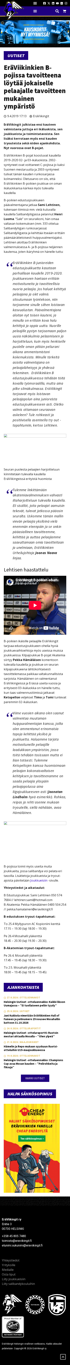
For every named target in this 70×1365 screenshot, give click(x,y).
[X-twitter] (49, 3)
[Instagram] (66, 3)
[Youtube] (57, 3)
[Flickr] (62, 3)
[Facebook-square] (44, 3)
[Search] (57, 11)
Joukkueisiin (38, 880)
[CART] (64, 11)
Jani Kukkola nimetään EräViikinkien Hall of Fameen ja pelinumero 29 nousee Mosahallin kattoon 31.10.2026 (32, 1019)
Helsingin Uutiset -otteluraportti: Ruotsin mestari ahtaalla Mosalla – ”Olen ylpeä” (31, 1034)
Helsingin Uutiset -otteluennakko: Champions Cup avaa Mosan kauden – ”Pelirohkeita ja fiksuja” (33, 1063)
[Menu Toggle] (35, 3)
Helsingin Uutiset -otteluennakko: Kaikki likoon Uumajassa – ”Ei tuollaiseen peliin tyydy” (34, 1003)
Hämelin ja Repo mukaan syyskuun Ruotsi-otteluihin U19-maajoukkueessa (31, 1048)
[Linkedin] (53, 3)
